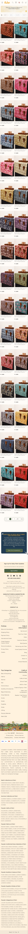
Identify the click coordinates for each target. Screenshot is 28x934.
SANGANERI (11, 812)
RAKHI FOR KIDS (6, 789)
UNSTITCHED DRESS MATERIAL (9, 846)
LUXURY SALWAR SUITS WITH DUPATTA (11, 902)
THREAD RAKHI (15, 787)
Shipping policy (9, 737)
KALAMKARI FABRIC (19, 835)
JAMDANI (18, 812)
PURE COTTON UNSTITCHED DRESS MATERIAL (14, 869)
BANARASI (8, 821)
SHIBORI (15, 817)
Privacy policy (9, 735)
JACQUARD (4, 812)
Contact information (19, 737)
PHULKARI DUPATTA (7, 891)
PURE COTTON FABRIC (19, 828)
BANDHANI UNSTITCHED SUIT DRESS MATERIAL (14, 867)
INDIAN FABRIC (5, 826)
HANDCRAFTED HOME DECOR (9, 909)
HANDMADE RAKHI (6, 783)
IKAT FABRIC (9, 835)
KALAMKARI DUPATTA (13, 893)
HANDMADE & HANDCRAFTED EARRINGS (12, 919)
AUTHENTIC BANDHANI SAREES (9, 877)
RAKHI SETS (23, 787)
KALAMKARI (4, 810)
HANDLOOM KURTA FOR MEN (15, 915)
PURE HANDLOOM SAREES (8, 875)
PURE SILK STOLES (6, 897)
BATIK (10, 817)
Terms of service (19, 735)
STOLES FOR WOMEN (20, 888)
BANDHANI (17, 810)
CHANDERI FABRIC (19, 830)
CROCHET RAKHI (5, 785)
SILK (16, 819)
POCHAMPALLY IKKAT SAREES (14, 881)
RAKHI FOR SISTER (15, 791)
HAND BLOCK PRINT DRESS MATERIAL (11, 859)
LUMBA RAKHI (15, 789)
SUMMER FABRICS (6, 799)
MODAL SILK (4, 817)
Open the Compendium (14, 550)
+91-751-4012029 (8, 620)
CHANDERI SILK (19, 815)
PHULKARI (11, 815)
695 (18, 519)
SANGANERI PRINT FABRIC (8, 837)
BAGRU (8, 819)
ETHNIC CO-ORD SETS (15, 906)
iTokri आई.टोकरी (10, 733)
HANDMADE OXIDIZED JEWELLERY (10, 921)
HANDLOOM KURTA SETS (8, 904)
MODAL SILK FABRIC (11, 839)
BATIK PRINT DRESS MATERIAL (16, 857)
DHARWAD (4, 815)
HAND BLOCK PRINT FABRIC (8, 832)
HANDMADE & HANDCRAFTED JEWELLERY (12, 917)
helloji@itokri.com (20, 621)
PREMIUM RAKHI (15, 785)
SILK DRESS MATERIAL (18, 865)
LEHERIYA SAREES (6, 883)
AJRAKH (11, 810)
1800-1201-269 (12, 613)
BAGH (12, 819)
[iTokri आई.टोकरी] (7, 2)
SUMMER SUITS (15, 801)
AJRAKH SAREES (21, 875)
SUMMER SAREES (16, 799)
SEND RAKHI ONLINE (18, 783)
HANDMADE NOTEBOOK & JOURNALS (11, 923)
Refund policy (19, 733)
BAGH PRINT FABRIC (6, 828)
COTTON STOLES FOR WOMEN (15, 895)
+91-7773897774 (14, 616)
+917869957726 (13, 610)
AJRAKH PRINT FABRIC (16, 826)
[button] (2, 2)
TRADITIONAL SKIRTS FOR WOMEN (10, 925)
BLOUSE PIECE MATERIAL (19, 927)
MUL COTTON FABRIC (7, 830)
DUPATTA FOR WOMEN (7, 888)
